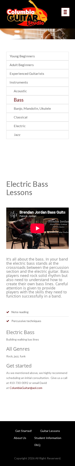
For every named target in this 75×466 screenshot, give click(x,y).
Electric (20, 126)
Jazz (17, 134)
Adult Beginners (22, 65)
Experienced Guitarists (27, 73)
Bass (19, 100)
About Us (20, 438)
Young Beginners (22, 56)
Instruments (19, 82)
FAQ (37, 445)
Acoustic (20, 91)
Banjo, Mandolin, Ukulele (32, 108)
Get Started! (23, 431)
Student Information (47, 438)
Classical (21, 117)
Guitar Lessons (50, 431)
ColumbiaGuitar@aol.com (26, 388)
